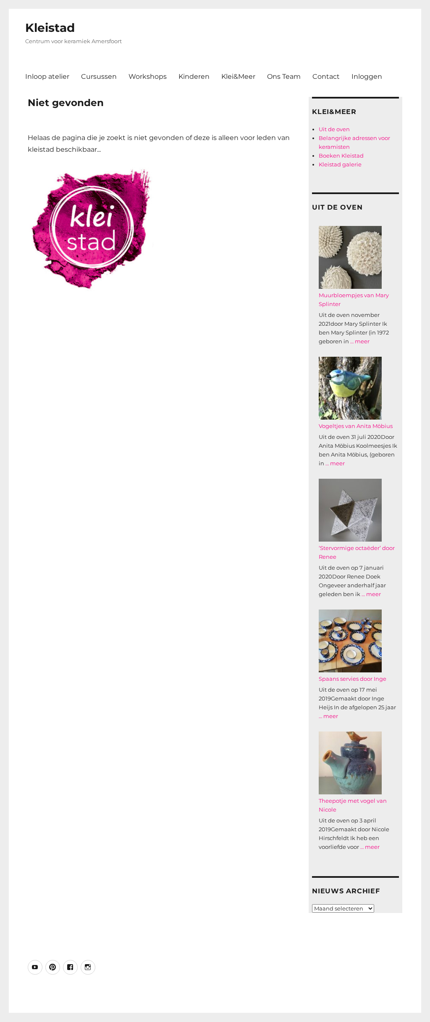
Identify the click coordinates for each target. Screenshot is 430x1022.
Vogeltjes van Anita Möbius (356, 426)
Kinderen (194, 76)
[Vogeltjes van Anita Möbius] (350, 388)
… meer (360, 341)
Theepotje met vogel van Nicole (353, 805)
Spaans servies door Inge (352, 678)
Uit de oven (334, 129)
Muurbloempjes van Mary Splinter (354, 299)
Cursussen (99, 76)
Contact (326, 76)
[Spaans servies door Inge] (350, 641)
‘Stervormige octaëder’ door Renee (357, 552)
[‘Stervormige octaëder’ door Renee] (350, 510)
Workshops (147, 76)
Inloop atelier (47, 76)
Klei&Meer (238, 76)
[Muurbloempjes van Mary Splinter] (350, 257)
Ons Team (284, 76)
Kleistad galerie (340, 164)
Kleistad (50, 28)
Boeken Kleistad (341, 155)
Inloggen (366, 76)
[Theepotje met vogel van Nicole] (350, 762)
